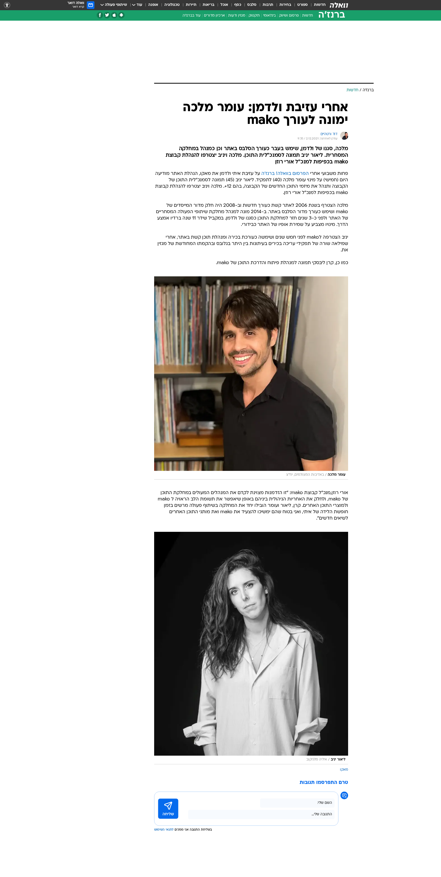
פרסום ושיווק (289, 15)
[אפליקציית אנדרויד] (121, 15)
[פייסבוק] (100, 15)
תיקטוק (254, 15)
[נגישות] (7, 5)
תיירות (191, 5)
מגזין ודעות (236, 15)
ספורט (302, 5)
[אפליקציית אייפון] (114, 15)
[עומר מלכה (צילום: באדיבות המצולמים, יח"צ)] (251, 378)
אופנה (153, 5)
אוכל (224, 5)
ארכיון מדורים (214, 15)
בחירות (285, 5)
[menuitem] (317, 5)
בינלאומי (269, 15)
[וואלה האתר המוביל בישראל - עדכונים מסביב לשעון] (339, 5)
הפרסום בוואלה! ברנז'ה (285, 173)
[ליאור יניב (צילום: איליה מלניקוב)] (251, 648)
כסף (237, 5)
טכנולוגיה (172, 5)
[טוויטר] (107, 15)
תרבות (268, 5)
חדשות (320, 5)
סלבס (251, 5)
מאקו (344, 769)
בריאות (208, 5)
